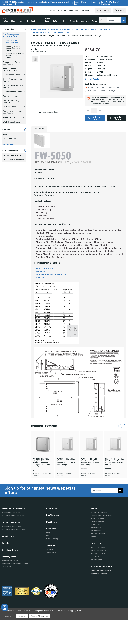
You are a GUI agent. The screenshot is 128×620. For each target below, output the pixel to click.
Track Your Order (97, 518)
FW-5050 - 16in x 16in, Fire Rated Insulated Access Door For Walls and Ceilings (90, 462)
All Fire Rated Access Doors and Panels (14, 42)
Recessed (23, 21)
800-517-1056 (10, 2)
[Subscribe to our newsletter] (120, 490)
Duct (33, 21)
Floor (40, 21)
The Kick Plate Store (12, 155)
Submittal (40, 271)
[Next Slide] (124, 426)
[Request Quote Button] (4, 607)
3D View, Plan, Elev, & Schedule (51, 274)
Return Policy (96, 527)
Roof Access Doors (11, 96)
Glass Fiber (47, 20)
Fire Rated (5, 20)
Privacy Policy (96, 524)
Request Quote (96, 559)
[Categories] (25, 29)
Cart (120, 11)
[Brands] (25, 129)
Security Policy (96, 530)
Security (74, 21)
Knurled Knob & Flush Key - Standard (104, 87)
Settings (9, 616)
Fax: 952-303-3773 (98, 550)
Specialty (85, 21)
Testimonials (51, 553)
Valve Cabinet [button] (9, 117)
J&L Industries (9, 139)
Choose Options (43, 439)
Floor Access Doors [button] (11, 75)
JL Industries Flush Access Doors (14, 529)
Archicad (40, 277)
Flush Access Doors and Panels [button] (11, 63)
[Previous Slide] (120, 426)
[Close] (125, 3)
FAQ (48, 536)
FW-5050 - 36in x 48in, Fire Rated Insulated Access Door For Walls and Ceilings (114, 462)
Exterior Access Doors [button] (12, 92)
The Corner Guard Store (13, 160)
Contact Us (86, 10)
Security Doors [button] (9, 107)
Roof (65, 21)
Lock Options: (95, 84)
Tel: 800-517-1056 (98, 547)
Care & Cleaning (52, 539)
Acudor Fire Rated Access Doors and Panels (13, 48)
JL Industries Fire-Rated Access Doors (16, 515)
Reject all (22, 616)
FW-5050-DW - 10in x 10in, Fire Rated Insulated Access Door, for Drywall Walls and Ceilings (42, 462)
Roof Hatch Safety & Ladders (12, 101)
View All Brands (8, 144)
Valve (94, 21)
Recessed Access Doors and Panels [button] (11, 69)
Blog (77, 10)
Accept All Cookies (39, 616)
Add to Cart (96, 118)
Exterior (56, 21)
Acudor (6, 134)
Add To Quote (118, 118)
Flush (13, 21)
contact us (22, 2)
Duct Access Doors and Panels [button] (13, 86)
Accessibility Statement (99, 512)
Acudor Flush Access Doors (12, 526)
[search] (123, 20)
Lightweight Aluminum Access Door (15, 563)
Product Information (45, 268)
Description (39, 129)
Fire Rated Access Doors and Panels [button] (11, 35)
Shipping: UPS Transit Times (101, 515)
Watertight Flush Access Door (13, 560)
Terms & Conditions (98, 533)
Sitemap (94, 536)
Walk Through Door (11, 122)
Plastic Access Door (9, 566)
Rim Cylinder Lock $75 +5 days (101, 91)
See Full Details (92, 79)
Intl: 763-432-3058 (98, 553)
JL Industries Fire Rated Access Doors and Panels (15, 55)
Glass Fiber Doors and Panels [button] (12, 80)
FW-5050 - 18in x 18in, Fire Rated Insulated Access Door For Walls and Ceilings (66, 462)
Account (103, 10)
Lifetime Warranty (97, 521)
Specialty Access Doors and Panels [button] (13, 112)
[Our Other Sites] (25, 150)
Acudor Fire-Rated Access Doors (14, 512)
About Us (49, 550)
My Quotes (68, 10)
